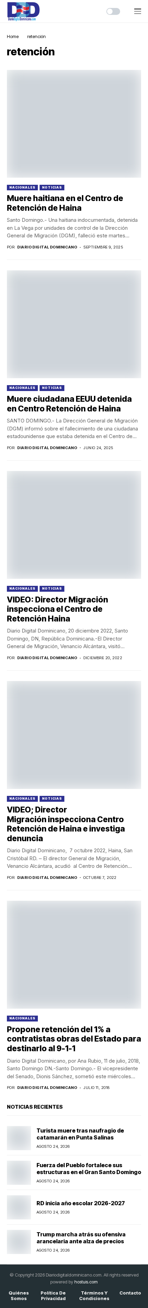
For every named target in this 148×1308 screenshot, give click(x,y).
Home (13, 36)
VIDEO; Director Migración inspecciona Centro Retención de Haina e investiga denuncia (66, 824)
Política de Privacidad (53, 1295)
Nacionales (22, 187)
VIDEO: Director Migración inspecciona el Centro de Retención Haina (57, 609)
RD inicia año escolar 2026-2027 (80, 1203)
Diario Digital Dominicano (47, 247)
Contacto (130, 1293)
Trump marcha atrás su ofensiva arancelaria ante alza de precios (81, 1237)
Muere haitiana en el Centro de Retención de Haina (65, 203)
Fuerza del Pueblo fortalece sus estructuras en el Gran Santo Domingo (88, 1168)
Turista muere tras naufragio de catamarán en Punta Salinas (80, 1134)
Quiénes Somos (19, 1295)
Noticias (52, 187)
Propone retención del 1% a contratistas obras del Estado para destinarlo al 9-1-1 (74, 1039)
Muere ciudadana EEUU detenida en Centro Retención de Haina (69, 404)
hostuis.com (86, 1281)
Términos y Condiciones (94, 1295)
